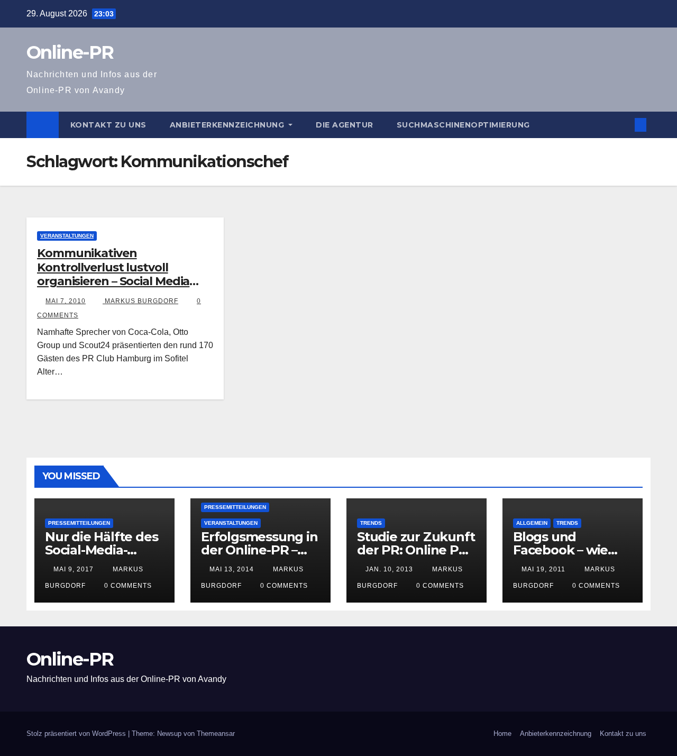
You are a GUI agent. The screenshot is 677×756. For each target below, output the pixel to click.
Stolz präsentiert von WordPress (77, 733)
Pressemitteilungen (79, 523)
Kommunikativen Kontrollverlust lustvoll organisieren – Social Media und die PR (113, 274)
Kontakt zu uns (108, 125)
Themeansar (216, 733)
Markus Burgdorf (140, 301)
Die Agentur (344, 125)
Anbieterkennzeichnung (228, 125)
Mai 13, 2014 (231, 569)
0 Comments (128, 585)
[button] (623, 124)
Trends (371, 523)
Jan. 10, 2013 (389, 569)
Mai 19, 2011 (543, 569)
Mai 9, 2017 (73, 569)
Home (502, 733)
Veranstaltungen (67, 236)
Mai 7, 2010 (65, 301)
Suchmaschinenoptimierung (463, 125)
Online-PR (70, 52)
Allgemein (531, 523)
